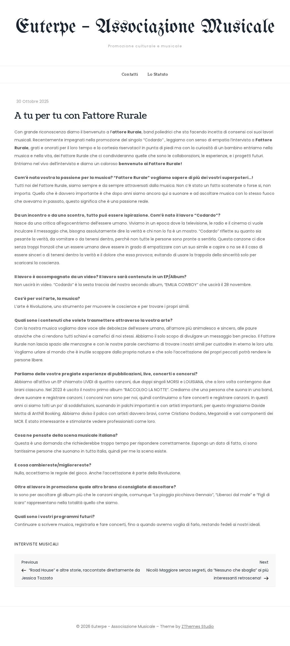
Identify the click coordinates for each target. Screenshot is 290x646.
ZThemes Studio (198, 626)
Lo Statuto (158, 74)
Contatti (130, 74)
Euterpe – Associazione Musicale (145, 27)
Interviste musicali (36, 544)
